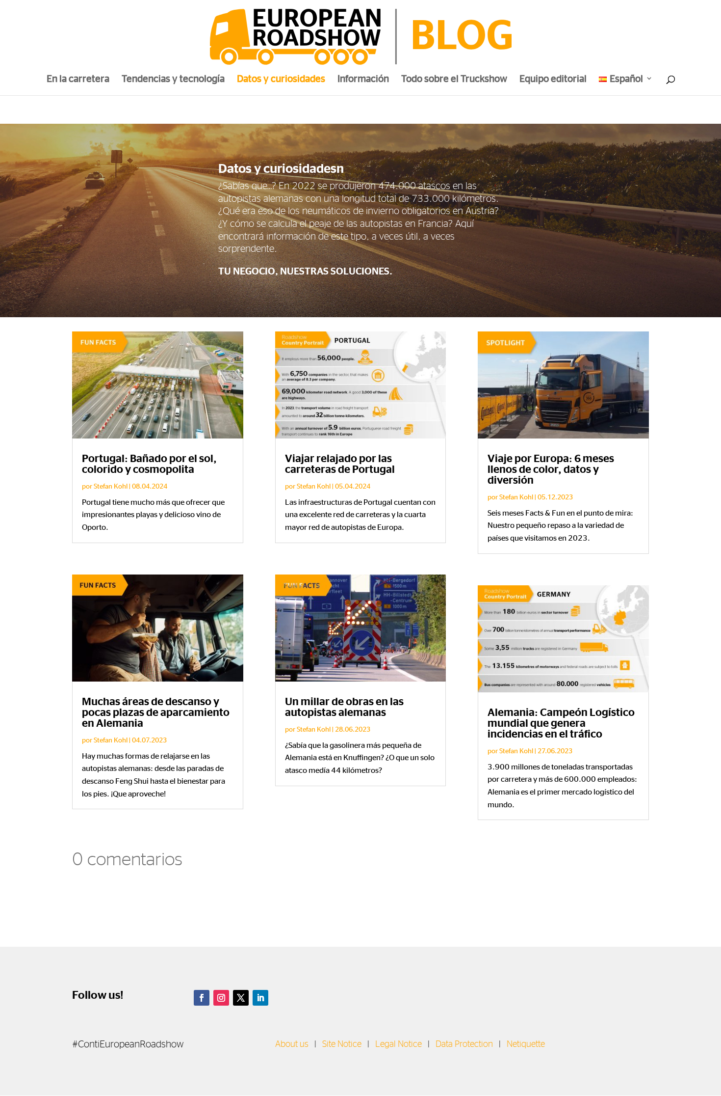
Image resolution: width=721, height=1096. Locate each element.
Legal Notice (398, 1044)
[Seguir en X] (241, 998)
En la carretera (78, 79)
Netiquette (526, 1044)
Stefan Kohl (111, 485)
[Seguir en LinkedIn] (260, 998)
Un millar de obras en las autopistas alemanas (344, 707)
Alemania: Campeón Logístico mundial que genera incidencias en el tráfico (561, 723)
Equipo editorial (553, 79)
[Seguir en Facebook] (201, 998)
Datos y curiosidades (281, 79)
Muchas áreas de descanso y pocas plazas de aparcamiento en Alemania (156, 712)
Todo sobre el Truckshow (454, 79)
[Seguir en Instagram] (221, 998)
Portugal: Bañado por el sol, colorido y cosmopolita (149, 464)
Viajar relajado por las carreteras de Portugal (340, 464)
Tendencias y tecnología (173, 79)
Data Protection (464, 1044)
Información (363, 79)
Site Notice (341, 1044)
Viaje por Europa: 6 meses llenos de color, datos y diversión (551, 469)
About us (292, 1044)
